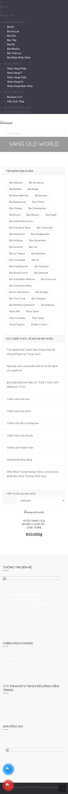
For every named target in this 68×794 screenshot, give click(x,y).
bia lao (33, 246)
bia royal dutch (18, 272)
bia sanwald (41, 272)
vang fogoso (17, 324)
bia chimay (15, 208)
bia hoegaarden (40, 233)
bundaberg (47, 304)
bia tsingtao (39, 298)
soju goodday (17, 317)
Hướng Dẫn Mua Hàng (19, 459)
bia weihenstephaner (22, 304)
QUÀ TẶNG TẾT (14, 92)
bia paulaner (42, 266)
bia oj (35, 259)
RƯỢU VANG (11, 63)
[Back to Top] (62, 788)
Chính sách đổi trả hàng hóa (23, 423)
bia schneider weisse (22, 279)
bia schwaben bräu (20, 285)
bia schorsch (48, 279)
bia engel (51, 214)
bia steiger (42, 292)
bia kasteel (16, 246)
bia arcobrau (36, 182)
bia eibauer (32, 214)
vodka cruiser (39, 324)
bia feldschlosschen (21, 221)
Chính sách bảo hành (19, 411)
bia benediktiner (19, 195)
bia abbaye (15, 182)
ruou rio (14, 311)
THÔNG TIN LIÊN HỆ (16, 111)
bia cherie (38, 201)
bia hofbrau (16, 240)
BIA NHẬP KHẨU (14, 22)
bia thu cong (17, 298)
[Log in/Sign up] (1, 127)
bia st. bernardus (19, 292)
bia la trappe (17, 253)
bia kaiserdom (37, 240)
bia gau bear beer (20, 227)
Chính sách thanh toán (20, 447)
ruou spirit (32, 311)
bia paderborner (18, 266)
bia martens (38, 253)
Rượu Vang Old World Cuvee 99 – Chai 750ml (34, 524)
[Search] (61, 132)
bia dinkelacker (37, 208)
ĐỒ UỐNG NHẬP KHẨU (18, 107)
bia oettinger (17, 259)
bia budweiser (17, 201)
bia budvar (41, 195)
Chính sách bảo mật (18, 398)
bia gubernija (45, 227)
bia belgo (33, 189)
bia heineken (17, 233)
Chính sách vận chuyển (20, 435)
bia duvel (14, 214)
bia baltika (15, 189)
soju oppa (38, 317)
